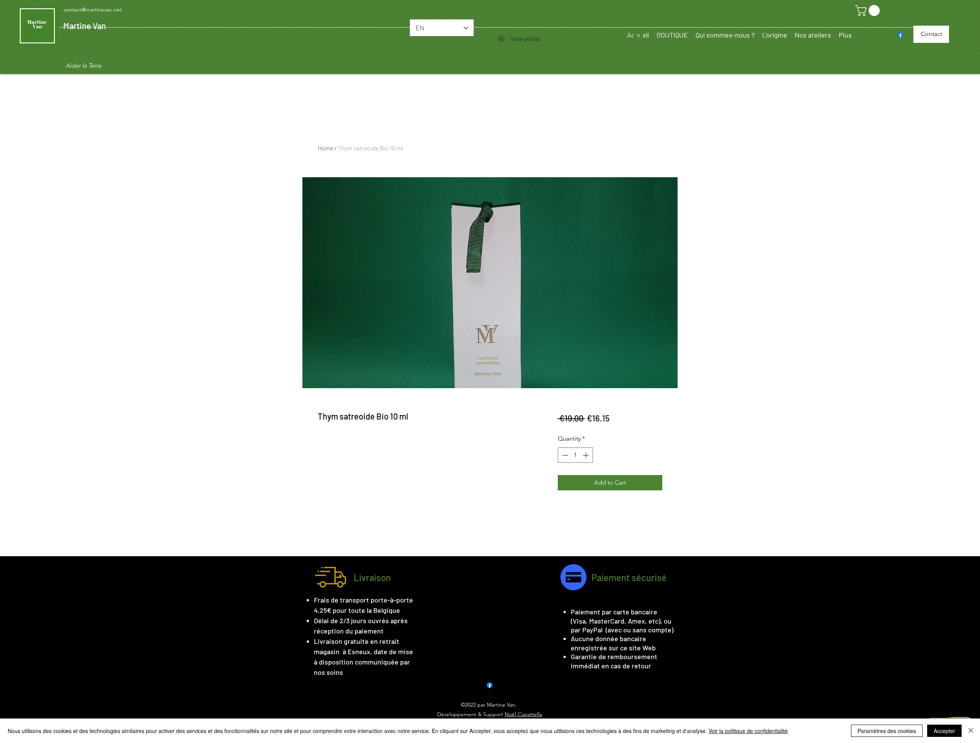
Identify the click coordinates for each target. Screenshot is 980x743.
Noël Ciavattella (523, 714)
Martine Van (84, 26)
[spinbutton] (575, 455)
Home (325, 148)
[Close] (970, 731)
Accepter (944, 731)
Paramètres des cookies (887, 731)
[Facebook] (900, 35)
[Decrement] (564, 455)
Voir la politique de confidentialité (748, 731)
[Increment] (586, 455)
